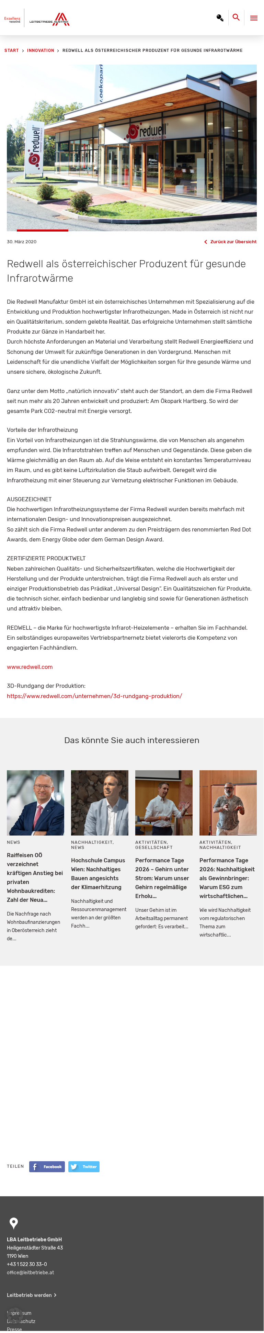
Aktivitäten (151, 842)
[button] (15, 1316)
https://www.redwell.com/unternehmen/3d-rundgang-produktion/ (94, 696)
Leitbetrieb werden (29, 1295)
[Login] (220, 17)
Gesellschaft (154, 847)
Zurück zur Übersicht (233, 241)
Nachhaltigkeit (92, 842)
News (13, 842)
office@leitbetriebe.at (30, 1273)
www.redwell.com (30, 667)
